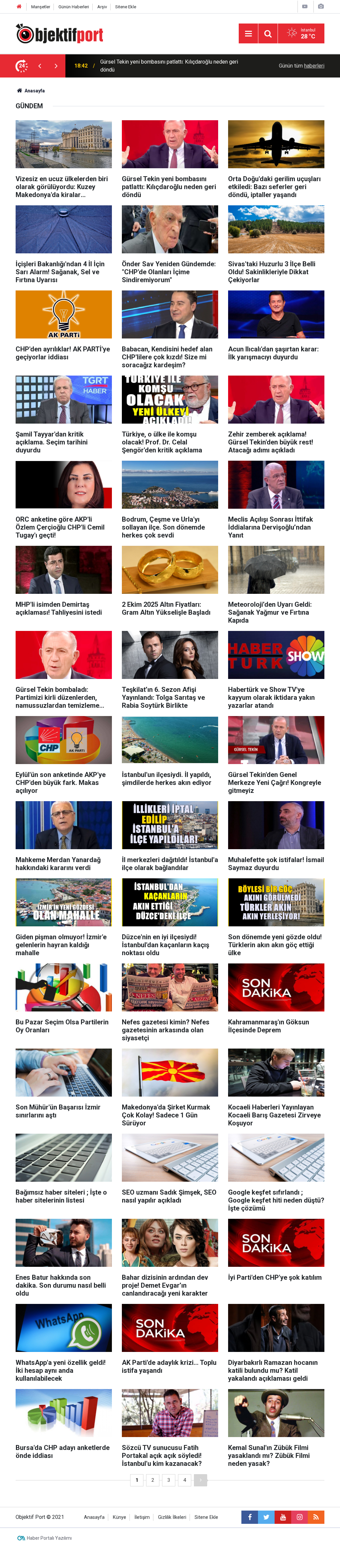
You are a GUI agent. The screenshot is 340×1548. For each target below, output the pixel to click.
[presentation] (39, 66)
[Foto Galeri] (320, 6)
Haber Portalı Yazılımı (49, 1538)
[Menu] (248, 33)
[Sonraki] (200, 1480)
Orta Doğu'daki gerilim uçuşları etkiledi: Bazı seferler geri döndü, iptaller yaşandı (166, 66)
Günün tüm (301, 66)
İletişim (142, 1517)
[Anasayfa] (19, 6)
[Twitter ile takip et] (266, 1517)
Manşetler (40, 6)
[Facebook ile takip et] (249, 1517)
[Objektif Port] (59, 33)
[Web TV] (304, 6)
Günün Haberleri (73, 6)
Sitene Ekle (125, 6)
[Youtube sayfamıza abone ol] (283, 1517)
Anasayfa (94, 1517)
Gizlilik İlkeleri (172, 1517)
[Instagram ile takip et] (299, 1517)
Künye (119, 1517)
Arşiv (102, 6)
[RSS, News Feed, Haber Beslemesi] (316, 1517)
